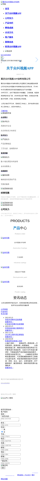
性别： (3, 427)
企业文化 (9, 32)
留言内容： (6, 416)
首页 (7, 9)
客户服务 (9, 37)
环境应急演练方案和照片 (14, 328)
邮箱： (3, 447)
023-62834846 (6, 55)
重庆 (33, 475)
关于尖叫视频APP (13, 13)
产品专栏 (9, 23)
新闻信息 (9, 42)
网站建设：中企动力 (24, 475)
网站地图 (4, 479)
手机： (3, 434)
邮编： (3, 456)
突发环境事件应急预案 (13, 319)
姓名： (3, 423)
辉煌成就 (9, 28)
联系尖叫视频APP (13, 46)
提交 (3, 468)
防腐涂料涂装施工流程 (13, 341)
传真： (3, 443)
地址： (3, 452)
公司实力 (9, 18)
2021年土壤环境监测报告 (14, 334)
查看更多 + (9, 322)
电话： (3, 438)
